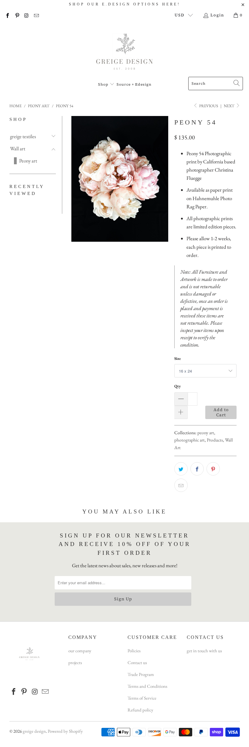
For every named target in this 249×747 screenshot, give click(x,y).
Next (229, 105)
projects (75, 662)
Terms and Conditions (147, 686)
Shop (104, 84)
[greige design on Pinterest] (16, 15)
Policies (134, 650)
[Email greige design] (36, 15)
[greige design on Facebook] (7, 15)
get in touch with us (204, 650)
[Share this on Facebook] (197, 469)
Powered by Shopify (65, 731)
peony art (205, 433)
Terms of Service (142, 698)
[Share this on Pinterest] (213, 469)
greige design (34, 731)
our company (79, 650)
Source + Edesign (134, 84)
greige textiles (23, 136)
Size (177, 358)
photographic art (189, 440)
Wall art (17, 148)
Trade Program (141, 674)
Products (215, 440)
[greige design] (125, 50)
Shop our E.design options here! (124, 4)
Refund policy (140, 710)
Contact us (137, 662)
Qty (177, 386)
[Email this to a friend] (181, 485)
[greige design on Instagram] (26, 15)
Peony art (28, 160)
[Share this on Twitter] (181, 469)
